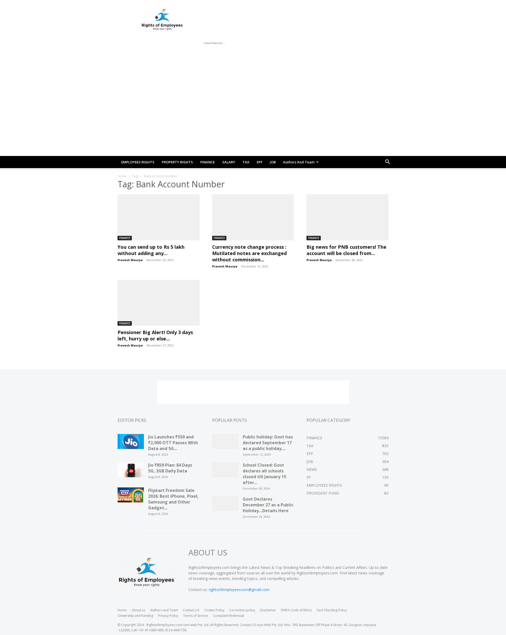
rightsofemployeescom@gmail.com (239, 589)
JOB (273, 162)
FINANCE (207, 162)
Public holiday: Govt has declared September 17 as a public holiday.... (268, 442)
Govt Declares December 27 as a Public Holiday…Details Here (268, 505)
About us (138, 610)
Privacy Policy (168, 615)
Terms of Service (195, 615)
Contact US (191, 610)
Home (122, 176)
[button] (387, 162)
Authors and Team (298, 162)
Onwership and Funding (135, 615)
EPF (259, 162)
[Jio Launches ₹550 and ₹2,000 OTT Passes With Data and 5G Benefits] (131, 443)
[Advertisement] (213, 58)
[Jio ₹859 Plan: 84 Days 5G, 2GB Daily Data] (131, 471)
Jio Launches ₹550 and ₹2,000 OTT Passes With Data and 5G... (173, 442)
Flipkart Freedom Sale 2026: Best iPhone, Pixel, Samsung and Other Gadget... (173, 499)
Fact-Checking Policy (332, 610)
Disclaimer (268, 610)
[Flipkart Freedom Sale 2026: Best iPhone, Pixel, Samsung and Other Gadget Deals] (131, 496)
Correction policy (242, 610)
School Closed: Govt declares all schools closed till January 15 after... (264, 473)
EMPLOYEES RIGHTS (137, 162)
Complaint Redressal (228, 615)
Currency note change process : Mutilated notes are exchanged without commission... (249, 253)
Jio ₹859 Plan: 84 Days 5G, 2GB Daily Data (170, 468)
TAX (245, 162)
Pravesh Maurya (130, 260)
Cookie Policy (214, 610)
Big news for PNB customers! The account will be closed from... (346, 250)
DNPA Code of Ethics (296, 610)
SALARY (228, 162)
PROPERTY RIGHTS (177, 162)
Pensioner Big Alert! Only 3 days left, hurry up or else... (155, 335)
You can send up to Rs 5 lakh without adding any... (151, 250)
